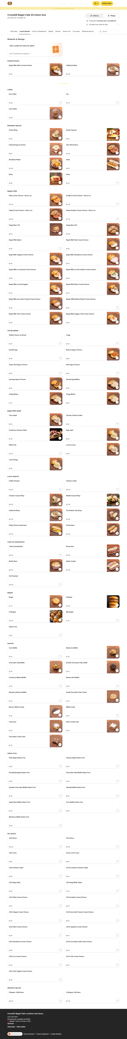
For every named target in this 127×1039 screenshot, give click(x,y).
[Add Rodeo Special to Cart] (117, 138)
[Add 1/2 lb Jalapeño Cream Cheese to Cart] (117, 934)
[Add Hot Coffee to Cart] (59, 102)
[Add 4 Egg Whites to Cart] (59, 402)
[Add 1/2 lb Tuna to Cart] (59, 860)
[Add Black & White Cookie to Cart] (59, 715)
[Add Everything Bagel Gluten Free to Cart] (59, 780)
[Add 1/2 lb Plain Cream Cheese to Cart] (59, 905)
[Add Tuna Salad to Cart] (59, 423)
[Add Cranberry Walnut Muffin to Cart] (59, 685)
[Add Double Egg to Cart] (59, 357)
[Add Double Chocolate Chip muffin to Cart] (117, 670)
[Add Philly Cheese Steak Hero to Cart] (59, 533)
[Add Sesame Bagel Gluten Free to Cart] (117, 765)
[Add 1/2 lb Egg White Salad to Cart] (117, 890)
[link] (11, 31)
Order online (21, 1026)
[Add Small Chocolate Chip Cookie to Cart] (117, 700)
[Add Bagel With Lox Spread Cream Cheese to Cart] (59, 277)
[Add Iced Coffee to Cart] (59, 116)
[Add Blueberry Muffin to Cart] (117, 655)
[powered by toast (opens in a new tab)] (15, 1034)
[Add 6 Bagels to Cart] (117, 605)
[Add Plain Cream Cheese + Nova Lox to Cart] (59, 203)
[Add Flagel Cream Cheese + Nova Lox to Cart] (59, 218)
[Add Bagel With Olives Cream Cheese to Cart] (59, 73)
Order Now (106, 3)
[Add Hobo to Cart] (117, 167)
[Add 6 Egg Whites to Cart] (117, 402)
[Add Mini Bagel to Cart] (117, 619)
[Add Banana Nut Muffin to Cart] (117, 685)
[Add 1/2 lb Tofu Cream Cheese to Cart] (117, 964)
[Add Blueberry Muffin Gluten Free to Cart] (59, 824)
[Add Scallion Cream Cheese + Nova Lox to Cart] (117, 203)
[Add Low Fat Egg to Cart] (59, 467)
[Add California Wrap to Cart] (117, 73)
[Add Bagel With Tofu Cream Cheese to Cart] (59, 321)
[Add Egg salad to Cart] (117, 438)
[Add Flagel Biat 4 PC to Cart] (117, 233)
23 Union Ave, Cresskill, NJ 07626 (18, 1019)
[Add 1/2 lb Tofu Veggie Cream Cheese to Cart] (59, 979)
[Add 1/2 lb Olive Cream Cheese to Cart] (59, 934)
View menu (11, 1026)
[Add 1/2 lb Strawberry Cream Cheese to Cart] (59, 949)
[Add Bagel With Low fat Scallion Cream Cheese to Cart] (117, 277)
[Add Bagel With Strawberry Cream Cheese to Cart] (117, 262)
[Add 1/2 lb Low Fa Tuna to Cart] (117, 860)
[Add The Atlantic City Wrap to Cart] (117, 518)
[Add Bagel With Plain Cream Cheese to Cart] (117, 247)
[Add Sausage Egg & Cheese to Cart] (59, 387)
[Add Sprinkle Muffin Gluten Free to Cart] (117, 795)
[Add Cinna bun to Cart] (59, 729)
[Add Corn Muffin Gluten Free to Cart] (117, 810)
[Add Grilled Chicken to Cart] (59, 488)
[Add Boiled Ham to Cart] (59, 569)
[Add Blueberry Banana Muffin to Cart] (59, 700)
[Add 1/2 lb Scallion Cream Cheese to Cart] (117, 905)
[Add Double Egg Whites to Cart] (117, 387)
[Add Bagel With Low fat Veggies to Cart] (59, 292)
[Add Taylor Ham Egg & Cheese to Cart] (59, 372)
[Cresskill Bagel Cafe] (9, 3)
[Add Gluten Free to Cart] (59, 634)
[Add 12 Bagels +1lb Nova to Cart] (117, 1000)
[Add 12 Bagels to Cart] (59, 619)
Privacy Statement (43, 1034)
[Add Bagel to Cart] (59, 605)
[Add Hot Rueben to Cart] (117, 533)
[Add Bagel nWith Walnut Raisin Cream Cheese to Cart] (117, 307)
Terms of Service (28, 1034)
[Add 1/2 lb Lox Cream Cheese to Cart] (59, 964)
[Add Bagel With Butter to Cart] (59, 247)
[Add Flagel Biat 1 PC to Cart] (59, 233)
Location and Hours (75, 3)
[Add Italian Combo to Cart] (117, 569)
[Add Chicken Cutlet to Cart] (117, 488)
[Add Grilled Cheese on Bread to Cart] (59, 343)
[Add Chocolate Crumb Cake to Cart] (59, 744)
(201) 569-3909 (12, 1017)
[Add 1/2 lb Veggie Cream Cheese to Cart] (59, 920)
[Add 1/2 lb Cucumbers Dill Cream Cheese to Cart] (117, 949)
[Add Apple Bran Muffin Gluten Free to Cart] (59, 810)
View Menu (62, 3)
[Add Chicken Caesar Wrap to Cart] (59, 503)
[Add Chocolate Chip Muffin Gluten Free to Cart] (117, 780)
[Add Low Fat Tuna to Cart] (117, 452)
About (87, 3)
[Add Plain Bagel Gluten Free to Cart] (59, 765)
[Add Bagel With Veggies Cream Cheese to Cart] (59, 262)
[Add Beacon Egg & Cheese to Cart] (117, 357)
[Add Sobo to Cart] (117, 182)
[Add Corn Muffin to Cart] (59, 655)
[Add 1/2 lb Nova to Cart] (117, 846)
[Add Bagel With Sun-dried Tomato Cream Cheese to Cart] (59, 307)
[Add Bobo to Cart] (59, 182)
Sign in (116, 3)
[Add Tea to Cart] (117, 102)
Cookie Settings (56, 1034)
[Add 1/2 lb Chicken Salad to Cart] (59, 875)
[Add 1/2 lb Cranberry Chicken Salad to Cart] (117, 875)
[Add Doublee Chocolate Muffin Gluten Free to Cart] (59, 795)
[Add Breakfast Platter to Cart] (59, 167)
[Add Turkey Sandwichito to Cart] (59, 554)
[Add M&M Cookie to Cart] (117, 715)
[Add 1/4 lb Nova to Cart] (59, 846)
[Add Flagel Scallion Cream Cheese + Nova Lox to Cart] (117, 218)
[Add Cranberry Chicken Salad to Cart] (59, 438)
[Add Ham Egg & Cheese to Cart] (117, 372)
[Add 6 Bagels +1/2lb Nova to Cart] (59, 1000)
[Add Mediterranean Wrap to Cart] (117, 503)
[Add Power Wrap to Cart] (59, 138)
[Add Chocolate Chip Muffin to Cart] (59, 670)
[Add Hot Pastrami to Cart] (59, 584)
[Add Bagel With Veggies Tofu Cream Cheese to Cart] (117, 321)
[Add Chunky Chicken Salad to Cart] (117, 423)
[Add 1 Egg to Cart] (117, 343)
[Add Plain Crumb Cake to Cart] (117, 729)
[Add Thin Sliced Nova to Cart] (117, 152)
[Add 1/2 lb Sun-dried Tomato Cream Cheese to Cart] (117, 920)
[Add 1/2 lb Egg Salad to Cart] (59, 890)
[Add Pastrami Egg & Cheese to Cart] (59, 152)
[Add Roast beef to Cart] (117, 554)
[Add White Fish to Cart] (59, 452)
